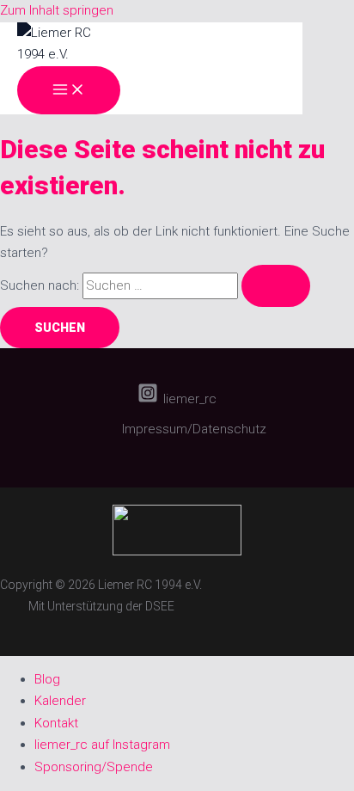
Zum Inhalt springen (56, 10)
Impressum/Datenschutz (194, 429)
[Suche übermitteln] (275, 286)
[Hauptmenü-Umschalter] (68, 90)
